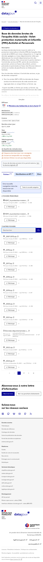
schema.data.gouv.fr (7, 442)
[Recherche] (35, 3)
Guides (4, 450)
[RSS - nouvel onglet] (31, 414)
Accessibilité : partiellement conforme (23, 553)
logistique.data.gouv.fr (8, 489)
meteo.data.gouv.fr (7, 473)
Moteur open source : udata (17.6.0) (12, 500)
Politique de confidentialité (29, 549)
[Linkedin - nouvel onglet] (3, 414)
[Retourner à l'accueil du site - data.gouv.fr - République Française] (21, 514)
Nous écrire (5, 456)
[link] (11, 28)
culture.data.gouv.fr (7, 486)
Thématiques (5, 426)
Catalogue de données (8, 432)
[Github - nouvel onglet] (25, 414)
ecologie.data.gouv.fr (8, 480)
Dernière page (33, 373)
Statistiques (5, 462)
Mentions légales (6, 553)
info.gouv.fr (33, 540)
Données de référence (8, 429)
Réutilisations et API (24, 174)
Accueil (4, 22)
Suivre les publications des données (12, 435)
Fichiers (7, 174)
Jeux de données (13, 22)
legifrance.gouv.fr (19, 540)
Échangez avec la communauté (10, 459)
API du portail (6, 497)
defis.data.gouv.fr (7, 483)
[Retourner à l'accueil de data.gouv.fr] (9, 13)
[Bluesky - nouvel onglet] (14, 414)
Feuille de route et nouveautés (10, 453)
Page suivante (28, 373)
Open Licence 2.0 (15, 559)
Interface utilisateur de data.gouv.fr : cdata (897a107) (17, 503)
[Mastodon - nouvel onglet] (8, 414)
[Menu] (41, 3)
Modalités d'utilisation (13, 549)
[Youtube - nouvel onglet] (20, 414)
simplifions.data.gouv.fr (8, 470)
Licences (4, 549)
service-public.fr (33, 544)
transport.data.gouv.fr (8, 476)
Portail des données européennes (11, 438)
